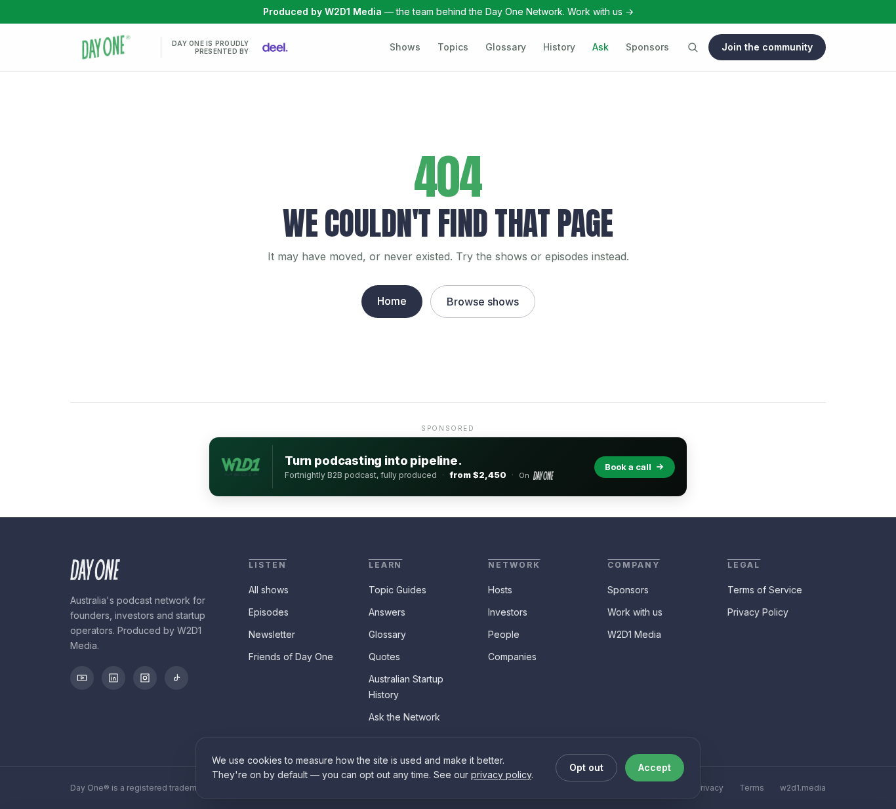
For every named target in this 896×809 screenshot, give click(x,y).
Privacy (709, 788)
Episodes (269, 612)
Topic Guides (397, 589)
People (503, 634)
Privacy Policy (757, 612)
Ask (600, 46)
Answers (387, 612)
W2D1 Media (634, 634)
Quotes (384, 656)
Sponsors (647, 46)
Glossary (505, 46)
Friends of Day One (291, 656)
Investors (507, 612)
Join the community (767, 46)
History (559, 46)
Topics (453, 46)
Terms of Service (764, 589)
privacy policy (501, 774)
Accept (654, 767)
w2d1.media (803, 788)
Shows (405, 46)
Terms (751, 788)
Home (392, 300)
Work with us (634, 612)
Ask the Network (404, 716)
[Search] (692, 47)
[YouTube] (82, 678)
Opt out (586, 767)
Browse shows (483, 301)
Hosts (500, 589)
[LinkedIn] (113, 678)
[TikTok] (176, 678)
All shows (269, 589)
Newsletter (272, 634)
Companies (512, 656)
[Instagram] (145, 678)
